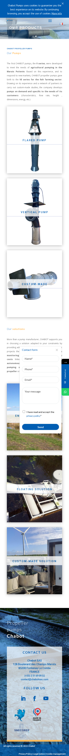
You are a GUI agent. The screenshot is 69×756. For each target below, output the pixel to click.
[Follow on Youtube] (46, 698)
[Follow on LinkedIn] (23, 698)
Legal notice (39, 754)
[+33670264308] (65, 392)
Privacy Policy (25, 754)
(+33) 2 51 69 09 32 (34, 675)
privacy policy (33, 415)
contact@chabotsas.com (34, 679)
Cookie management (56, 754)
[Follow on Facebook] (34, 698)
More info (57, 13)
